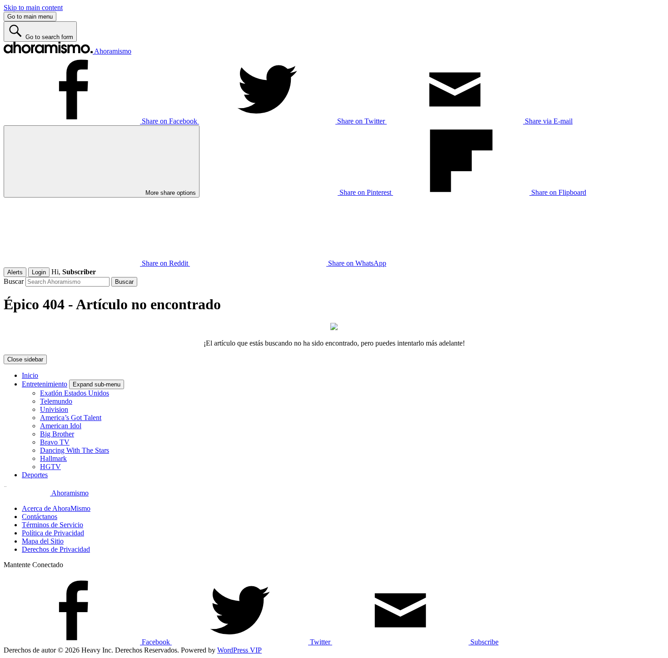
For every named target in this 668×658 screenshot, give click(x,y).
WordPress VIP (239, 650)
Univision (54, 409)
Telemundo (56, 401)
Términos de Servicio (52, 525)
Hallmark (53, 458)
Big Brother (57, 434)
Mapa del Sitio (43, 541)
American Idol (60, 426)
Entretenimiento (44, 384)
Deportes (35, 475)
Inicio (30, 375)
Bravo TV (55, 442)
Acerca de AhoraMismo (56, 508)
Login (39, 272)
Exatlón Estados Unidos (74, 393)
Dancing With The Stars (74, 450)
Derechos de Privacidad (56, 549)
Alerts (15, 272)
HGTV (50, 466)
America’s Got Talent (70, 417)
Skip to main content (33, 7)
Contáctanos (39, 516)
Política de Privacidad (53, 533)
